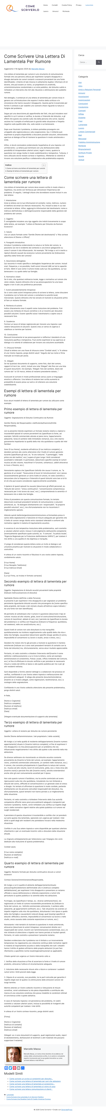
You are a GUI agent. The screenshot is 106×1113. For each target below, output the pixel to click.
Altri (80, 83)
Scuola (81, 156)
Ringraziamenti (84, 149)
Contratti (82, 111)
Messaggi (82, 139)
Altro (80, 86)
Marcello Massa (37, 69)
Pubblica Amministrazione (89, 142)
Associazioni (83, 97)
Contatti (55, 5)
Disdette (81, 118)
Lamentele (89, 5)
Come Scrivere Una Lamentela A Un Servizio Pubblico (25, 1097)
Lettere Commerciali (86, 132)
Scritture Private (85, 153)
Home (45, 5)
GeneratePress (66, 1110)
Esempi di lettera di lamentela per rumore (22, 171)
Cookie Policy (67, 5)
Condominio (83, 107)
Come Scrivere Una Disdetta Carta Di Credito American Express (29, 1099)
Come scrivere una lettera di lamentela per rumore (26, 168)
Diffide (81, 114)
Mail (80, 135)
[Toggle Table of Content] (42, 165)
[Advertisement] (53, 32)
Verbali (81, 160)
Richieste (66, 11)
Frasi (80, 121)
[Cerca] (99, 62)
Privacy (78, 5)
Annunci (55, 11)
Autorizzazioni (84, 100)
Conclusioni (83, 104)
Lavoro (45, 11)
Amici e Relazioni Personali (89, 90)
